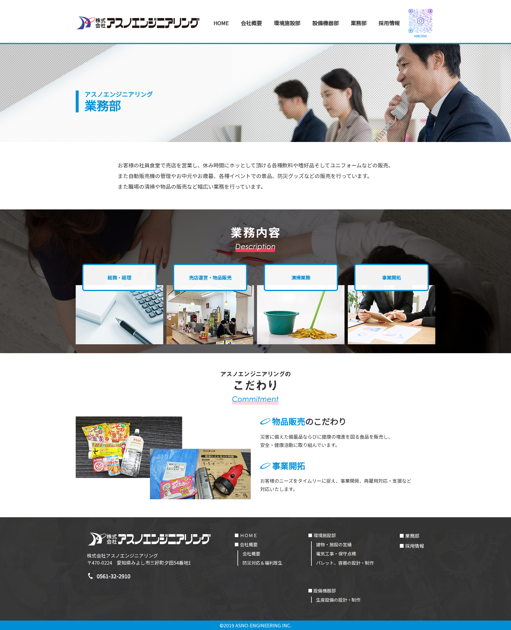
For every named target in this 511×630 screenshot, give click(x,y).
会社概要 (251, 553)
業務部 (359, 23)
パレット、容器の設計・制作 (345, 563)
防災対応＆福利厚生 (262, 563)
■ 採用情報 (411, 545)
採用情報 (389, 23)
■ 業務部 (409, 535)
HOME (221, 23)
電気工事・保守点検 (336, 553)
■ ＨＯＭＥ (246, 535)
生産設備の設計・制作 (338, 600)
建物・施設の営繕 (334, 544)
